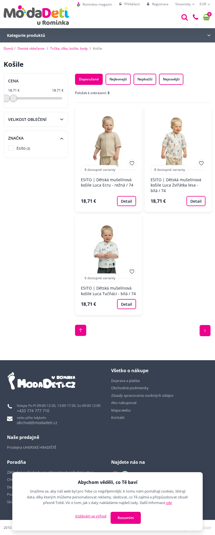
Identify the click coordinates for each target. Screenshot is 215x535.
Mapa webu (121, 410)
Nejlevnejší (118, 79)
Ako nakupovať (124, 402)
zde (169, 502)
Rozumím (126, 517)
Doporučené (89, 79)
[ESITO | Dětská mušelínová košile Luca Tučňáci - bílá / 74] (108, 265)
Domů (8, 48)
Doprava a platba (125, 380)
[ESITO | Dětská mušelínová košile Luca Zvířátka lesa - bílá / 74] (178, 159)
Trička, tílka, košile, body (69, 48)
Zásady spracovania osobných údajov (142, 395)
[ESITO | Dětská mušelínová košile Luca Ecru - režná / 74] (108, 159)
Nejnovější (171, 79)
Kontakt (118, 417)
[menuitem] (94, 4)
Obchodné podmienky (130, 387)
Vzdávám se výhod (90, 516)
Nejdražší (144, 79)
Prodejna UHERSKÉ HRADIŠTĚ (31, 447)
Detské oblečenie (31, 48)
